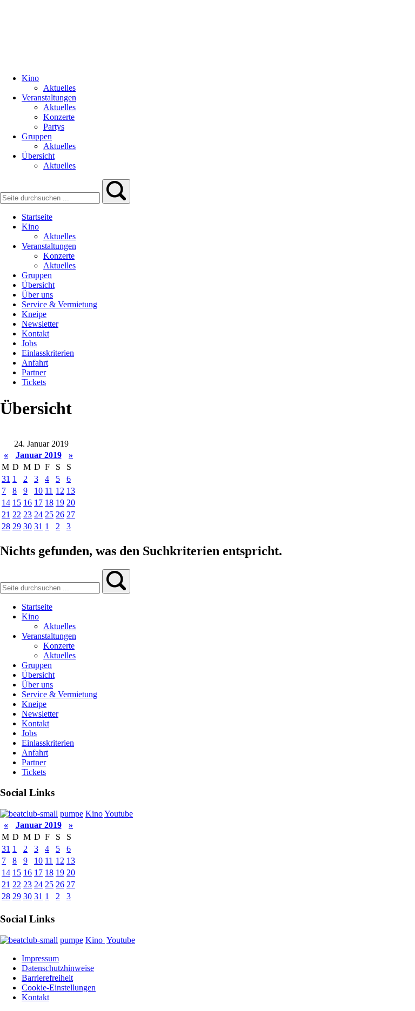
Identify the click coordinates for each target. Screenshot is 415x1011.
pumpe (71, 813)
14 (6, 502)
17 (38, 502)
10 (38, 490)
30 (27, 526)
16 (27, 502)
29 (16, 526)
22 (16, 514)
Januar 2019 (39, 455)
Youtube (118, 813)
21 (6, 514)
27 (70, 514)
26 (60, 514)
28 (6, 526)
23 (27, 514)
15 (16, 502)
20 (70, 502)
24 (38, 514)
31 (6, 478)
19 (60, 502)
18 (49, 502)
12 (60, 490)
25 (49, 514)
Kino (94, 813)
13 (70, 490)
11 (49, 490)
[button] (116, 191)
